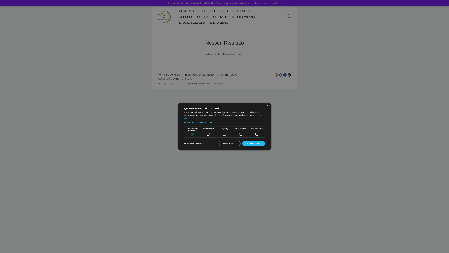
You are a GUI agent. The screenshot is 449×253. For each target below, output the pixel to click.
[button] (224, 122)
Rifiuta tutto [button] (229, 143)
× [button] (267, 105)
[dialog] (224, 126)
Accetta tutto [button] (253, 143)
